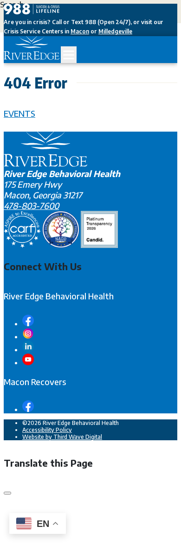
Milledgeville (115, 31)
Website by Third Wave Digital (62, 436)
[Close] (7, 493)
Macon (80, 31)
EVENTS (19, 113)
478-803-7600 (31, 205)
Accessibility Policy (47, 429)
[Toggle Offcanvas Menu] (69, 54)
